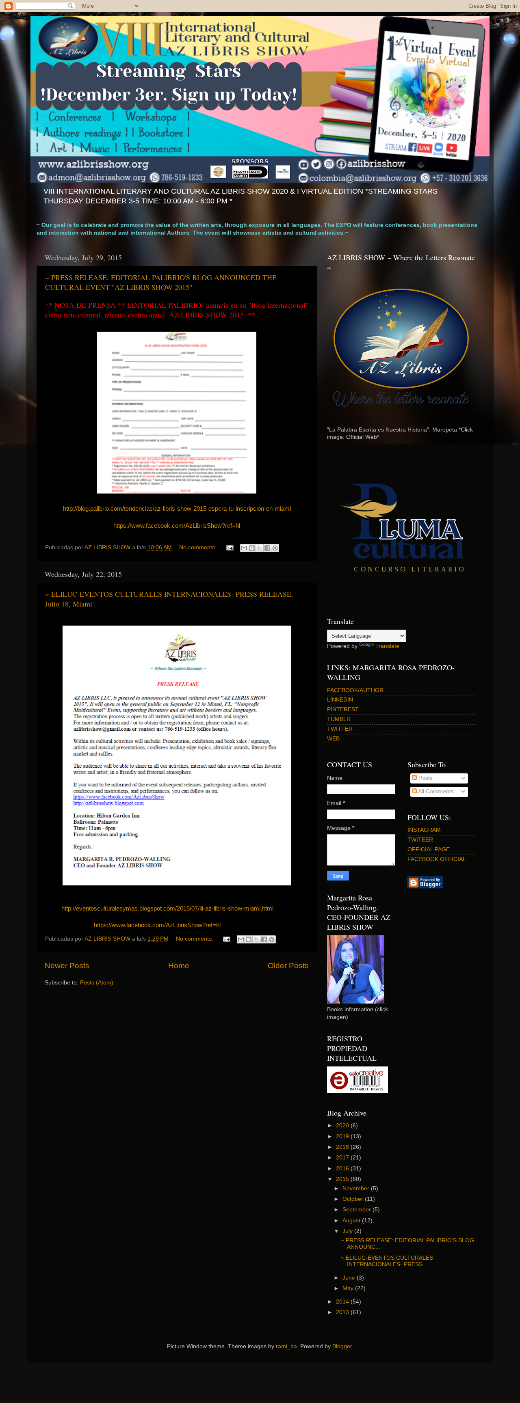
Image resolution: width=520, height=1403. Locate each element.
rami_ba (286, 1346)
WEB (333, 739)
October (353, 1199)
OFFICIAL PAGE (428, 849)
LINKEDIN (340, 700)
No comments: (198, 547)
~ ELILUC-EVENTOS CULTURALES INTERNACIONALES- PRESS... (387, 1261)
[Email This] (244, 548)
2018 (343, 1147)
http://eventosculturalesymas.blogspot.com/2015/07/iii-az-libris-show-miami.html (167, 908)
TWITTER (340, 729)
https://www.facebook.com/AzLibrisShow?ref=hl (176, 525)
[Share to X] (260, 548)
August (352, 1220)
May (348, 1288)
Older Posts (288, 965)
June (349, 1278)
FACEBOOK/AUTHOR (355, 690)
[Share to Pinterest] (275, 548)
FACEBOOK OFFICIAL (436, 859)
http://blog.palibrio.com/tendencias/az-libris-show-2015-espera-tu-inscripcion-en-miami (177, 508)
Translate (387, 646)
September (357, 1210)
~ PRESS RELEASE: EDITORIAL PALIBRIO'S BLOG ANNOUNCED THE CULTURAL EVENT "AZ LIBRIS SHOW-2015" (161, 282)
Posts (425, 778)
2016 (343, 1169)
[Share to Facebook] (267, 548)
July (348, 1231)
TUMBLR (339, 719)
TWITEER (420, 840)
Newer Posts (67, 965)
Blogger (342, 1346)
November (356, 1188)
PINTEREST (343, 709)
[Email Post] (229, 547)
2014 (343, 1302)
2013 (343, 1312)
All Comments (435, 791)
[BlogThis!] (252, 548)
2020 (343, 1125)
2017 (343, 1158)
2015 (343, 1179)
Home (178, 965)
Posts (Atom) (96, 983)
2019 (343, 1136)
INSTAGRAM (424, 830)
